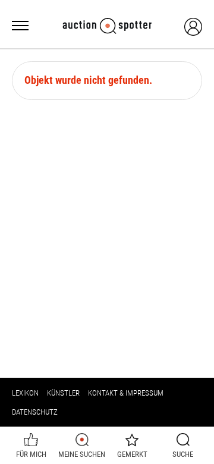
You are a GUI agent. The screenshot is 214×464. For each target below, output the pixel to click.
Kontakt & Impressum (125, 392)
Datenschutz (35, 411)
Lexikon (25, 392)
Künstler (63, 392)
